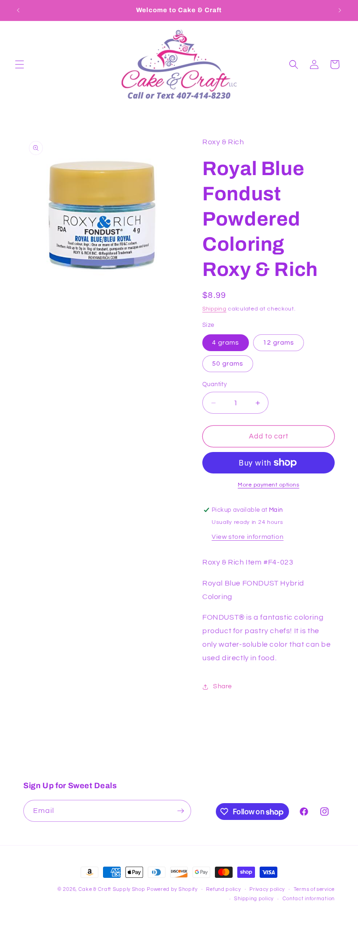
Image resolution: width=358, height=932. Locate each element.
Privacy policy (267, 889)
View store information (247, 537)
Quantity (214, 384)
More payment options (268, 485)
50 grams (227, 363)
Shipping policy (254, 898)
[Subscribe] (180, 811)
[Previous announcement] (18, 10)
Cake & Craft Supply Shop (111, 889)
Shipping (214, 309)
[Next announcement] (340, 10)
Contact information (308, 898)
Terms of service (314, 889)
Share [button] (222, 686)
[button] (19, 64)
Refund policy (223, 889)
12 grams (278, 342)
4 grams (225, 342)
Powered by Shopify (172, 889)
